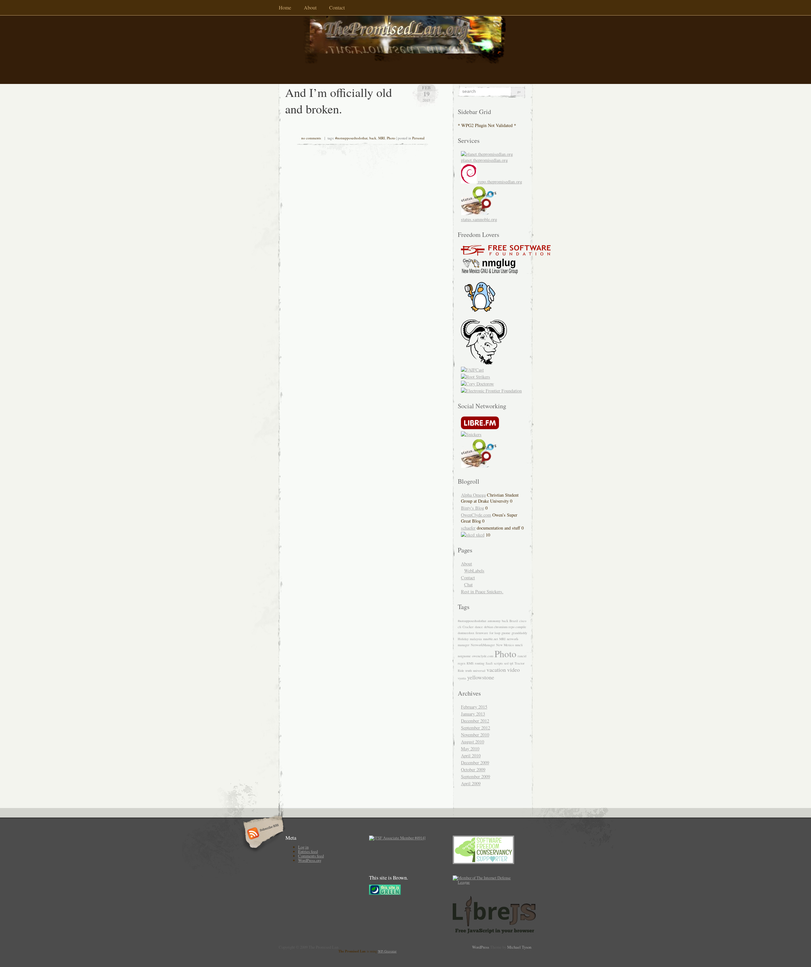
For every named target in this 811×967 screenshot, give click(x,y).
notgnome (464, 656)
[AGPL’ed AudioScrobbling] (480, 427)
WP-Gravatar (387, 951)
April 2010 (471, 756)
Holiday (463, 639)
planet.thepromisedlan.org (484, 160)
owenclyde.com (482, 656)
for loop (494, 633)
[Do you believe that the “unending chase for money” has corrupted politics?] (475, 377)
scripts (498, 663)
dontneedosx (466, 633)
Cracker (468, 627)
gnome (505, 633)
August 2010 (472, 742)
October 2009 (473, 770)
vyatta (462, 678)
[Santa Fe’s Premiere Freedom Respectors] (489, 273)
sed (506, 663)
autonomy (494, 621)
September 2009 (475, 776)
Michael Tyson (519, 947)
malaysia (476, 639)
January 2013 (473, 714)
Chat (468, 585)
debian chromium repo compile (505, 627)
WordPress (480, 947)
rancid (522, 656)
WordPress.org (309, 860)
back (372, 138)
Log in (303, 847)
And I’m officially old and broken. (338, 100)
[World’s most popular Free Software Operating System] (484, 363)
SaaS (489, 663)
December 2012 (475, 721)
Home (285, 7)
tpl (511, 663)
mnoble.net (490, 639)
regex (461, 663)
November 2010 (475, 735)
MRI (381, 138)
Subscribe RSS (262, 834)
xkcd (479, 535)
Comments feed (311, 856)
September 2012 (475, 728)
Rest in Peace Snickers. (482, 591)
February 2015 (474, 707)
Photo (391, 138)
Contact (337, 7)
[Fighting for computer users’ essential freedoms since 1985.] (506, 254)
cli (459, 627)
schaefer (468, 528)
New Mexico (505, 645)
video (513, 669)
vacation (496, 669)
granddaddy (519, 633)
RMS (470, 663)
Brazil (513, 621)
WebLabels (474, 571)
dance (479, 627)
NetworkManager (483, 645)
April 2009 (471, 783)
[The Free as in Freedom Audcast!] (472, 370)
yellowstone (480, 677)
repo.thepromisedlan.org (499, 182)
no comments (311, 138)
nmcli (519, 645)
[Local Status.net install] (478, 466)
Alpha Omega (473, 495)
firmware (482, 633)
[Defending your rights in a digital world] (491, 391)
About (310, 7)
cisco (522, 621)
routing (479, 663)
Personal (418, 138)
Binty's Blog (472, 508)
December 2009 (475, 763)
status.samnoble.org (479, 219)
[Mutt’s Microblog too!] (471, 434)
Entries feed (308, 851)
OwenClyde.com (476, 515)
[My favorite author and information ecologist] (477, 384)
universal (479, 670)
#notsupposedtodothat (351, 138)
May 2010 (470, 749)
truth (468, 670)
